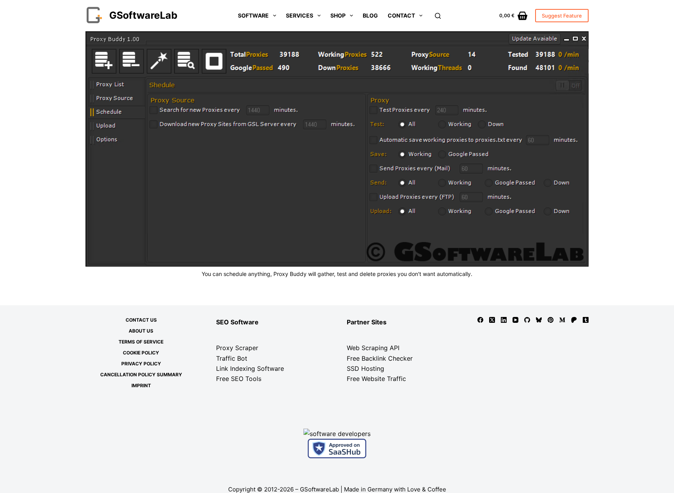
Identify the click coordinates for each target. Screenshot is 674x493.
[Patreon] (574, 320)
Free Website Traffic (376, 379)
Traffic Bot (231, 358)
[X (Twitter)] (492, 320)
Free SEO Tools (238, 379)
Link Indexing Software (250, 368)
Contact (401, 15)
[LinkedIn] (504, 320)
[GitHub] (527, 320)
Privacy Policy (141, 364)
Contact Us (141, 320)
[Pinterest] (550, 320)
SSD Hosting (365, 368)
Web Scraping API (373, 348)
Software (253, 15)
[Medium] (562, 320)
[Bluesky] (539, 320)
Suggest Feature (562, 15)
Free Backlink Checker (380, 358)
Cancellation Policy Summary (141, 374)
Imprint (141, 385)
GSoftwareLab (143, 15)
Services (299, 15)
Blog (370, 15)
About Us (141, 331)
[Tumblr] (586, 320)
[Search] (438, 16)
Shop (338, 15)
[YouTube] (515, 320)
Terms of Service (141, 342)
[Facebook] (480, 320)
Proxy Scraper (237, 348)
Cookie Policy (141, 353)
